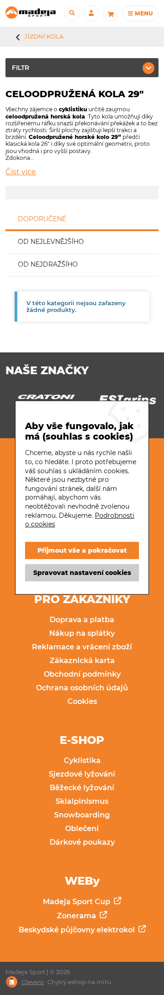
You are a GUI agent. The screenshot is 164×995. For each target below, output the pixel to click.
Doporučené (42, 219)
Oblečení (82, 828)
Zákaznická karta (82, 660)
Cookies (82, 701)
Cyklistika (82, 760)
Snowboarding (82, 815)
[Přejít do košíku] (110, 13)
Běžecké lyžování (82, 787)
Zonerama (77, 915)
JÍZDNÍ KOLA (44, 36)
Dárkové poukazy (82, 842)
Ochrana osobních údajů (82, 687)
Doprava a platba (82, 619)
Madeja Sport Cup (77, 901)
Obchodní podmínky (82, 674)
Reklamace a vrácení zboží (82, 647)
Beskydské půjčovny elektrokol (78, 930)
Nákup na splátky (82, 633)
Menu (143, 13)
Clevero (32, 982)
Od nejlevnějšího (51, 242)
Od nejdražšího (48, 264)
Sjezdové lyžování (82, 774)
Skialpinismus (82, 801)
